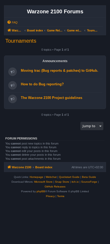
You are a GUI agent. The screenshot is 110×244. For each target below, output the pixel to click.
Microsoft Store (43, 181)
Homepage (36, 176)
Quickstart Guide (69, 176)
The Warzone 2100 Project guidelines (51, 98)
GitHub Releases (55, 186)
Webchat (51, 176)
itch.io (75, 181)
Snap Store (62, 181)
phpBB (41, 191)
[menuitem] (12, 22)
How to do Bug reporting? (42, 84)
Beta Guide (89, 176)
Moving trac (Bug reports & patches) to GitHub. (59, 71)
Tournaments (20, 41)
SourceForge (89, 181)
